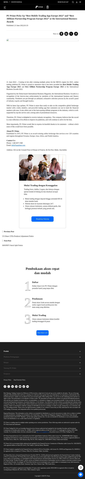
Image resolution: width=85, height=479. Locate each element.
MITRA (6, 2)
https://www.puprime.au (42, 432)
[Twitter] (71, 34)
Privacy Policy (7, 380)
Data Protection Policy (19, 380)
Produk (6, 351)
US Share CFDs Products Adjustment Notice (18, 236)
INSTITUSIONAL (16, 2)
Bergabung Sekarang (42, 219)
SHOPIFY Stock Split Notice (12, 245)
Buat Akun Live (42, 333)
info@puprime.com (18, 145)
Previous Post (9, 231)
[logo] (44, 7)
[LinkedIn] (66, 34)
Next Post (7, 241)
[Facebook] (61, 34)
